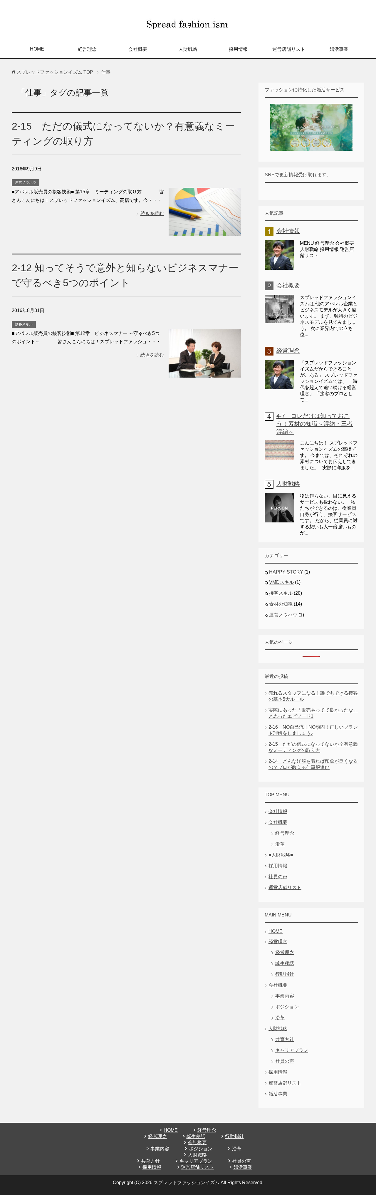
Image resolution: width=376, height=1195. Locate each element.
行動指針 (284, 974)
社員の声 (277, 876)
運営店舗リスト (288, 49)
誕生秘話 (284, 963)
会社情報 (288, 231)
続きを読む (152, 213)
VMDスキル (281, 582)
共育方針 (284, 1039)
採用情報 (238, 49)
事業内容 (284, 995)
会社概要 (137, 49)
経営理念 (87, 49)
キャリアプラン (291, 1050)
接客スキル (24, 324)
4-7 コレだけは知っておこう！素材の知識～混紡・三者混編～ (314, 424)
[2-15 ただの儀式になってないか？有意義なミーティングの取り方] (205, 231)
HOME (37, 48)
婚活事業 (339, 49)
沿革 (280, 844)
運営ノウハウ (25, 182)
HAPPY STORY (286, 571)
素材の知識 (281, 603)
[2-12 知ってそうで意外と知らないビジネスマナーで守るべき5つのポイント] (205, 373)
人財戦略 (188, 49)
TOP (54, 72)
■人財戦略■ (280, 854)
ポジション (287, 1006)
